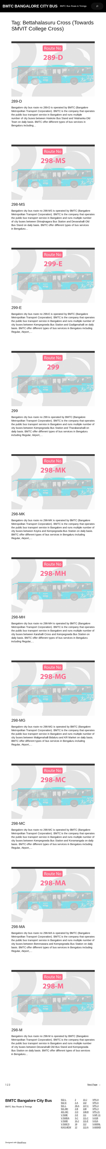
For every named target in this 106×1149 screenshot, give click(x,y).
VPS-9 (95, 1100)
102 (84, 1103)
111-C (86, 1118)
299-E (16, 307)
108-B (86, 1112)
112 (84, 1124)
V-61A (95, 1121)
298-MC (18, 823)
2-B (76, 1109)
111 (84, 1115)
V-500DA (65, 1118)
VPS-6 (95, 1103)
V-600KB (96, 1127)
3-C (76, 1118)
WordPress (21, 1142)
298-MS (18, 204)
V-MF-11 (96, 1115)
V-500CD (65, 1124)
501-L (63, 1106)
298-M (16, 1030)
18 (76, 1124)
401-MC (64, 1112)
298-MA (18, 927)
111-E (85, 1121)
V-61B (95, 1118)
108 (84, 1109)
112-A (86, 1127)
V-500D (64, 1121)
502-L (63, 1100)
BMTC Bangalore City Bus (30, 6)
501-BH (64, 1109)
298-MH (18, 617)
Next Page (94, 1084)
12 (76, 1127)
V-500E (64, 1115)
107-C (86, 1106)
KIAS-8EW (66, 1127)
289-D (16, 101)
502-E (64, 1103)
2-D (76, 1112)
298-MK (18, 514)
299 (14, 411)
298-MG (18, 720)
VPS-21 (96, 1112)
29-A (77, 1106)
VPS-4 (95, 1106)
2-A (76, 1103)
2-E (76, 1115)
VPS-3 (95, 1109)
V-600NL (96, 1124)
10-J (77, 1121)
